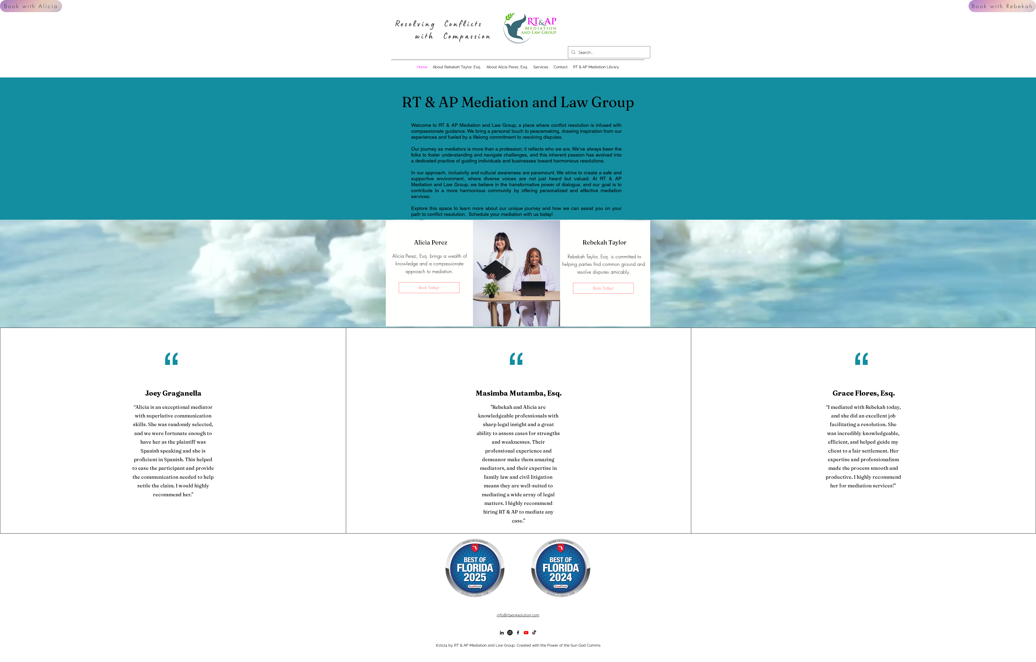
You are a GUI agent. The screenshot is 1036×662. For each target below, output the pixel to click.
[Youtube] (526, 632)
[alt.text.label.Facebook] (518, 632)
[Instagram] (510, 632)
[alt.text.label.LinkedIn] (502, 632)
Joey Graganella (173, 393)
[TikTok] (534, 632)
